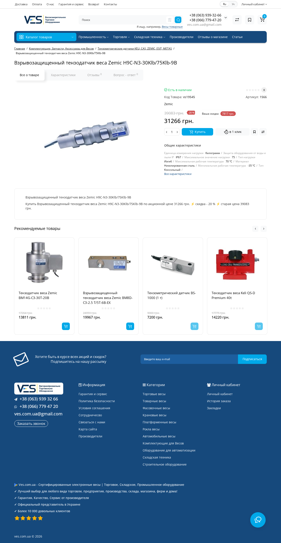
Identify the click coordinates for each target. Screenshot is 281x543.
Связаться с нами (92, 422)
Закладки (214, 408)
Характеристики (63, 75)
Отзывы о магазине (213, 37)
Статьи (237, 37)
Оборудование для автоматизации (169, 450)
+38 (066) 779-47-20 (205, 20)
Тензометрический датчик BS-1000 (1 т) (171, 295)
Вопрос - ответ (125, 75)
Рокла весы (151, 429)
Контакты (110, 4)
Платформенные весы (159, 422)
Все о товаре (29, 75)
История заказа (219, 401)
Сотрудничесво (90, 415)
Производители (181, 37)
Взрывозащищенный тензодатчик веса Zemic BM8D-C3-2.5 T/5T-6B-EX (108, 298)
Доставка (21, 4)
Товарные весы (154, 401)
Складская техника (148, 37)
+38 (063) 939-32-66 (205, 15)
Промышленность (93, 37)
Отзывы (94, 75)
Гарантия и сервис (71, 4)
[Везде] (169, 19)
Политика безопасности (97, 401)
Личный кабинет (220, 394)
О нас (50, 4)
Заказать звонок (31, 423)
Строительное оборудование (165, 464)
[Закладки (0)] (249, 19)
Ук (233, 4)
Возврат (93, 4)
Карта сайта (88, 429)
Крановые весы (154, 415)
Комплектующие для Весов (163, 443)
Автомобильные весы (159, 436)
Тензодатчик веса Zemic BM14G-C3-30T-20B (38, 295)
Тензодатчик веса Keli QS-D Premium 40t (233, 295)
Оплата (37, 4)
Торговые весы (154, 394)
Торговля (120, 37)
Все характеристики (177, 174)
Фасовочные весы (156, 408)
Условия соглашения (94, 408)
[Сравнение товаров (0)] (237, 19)
